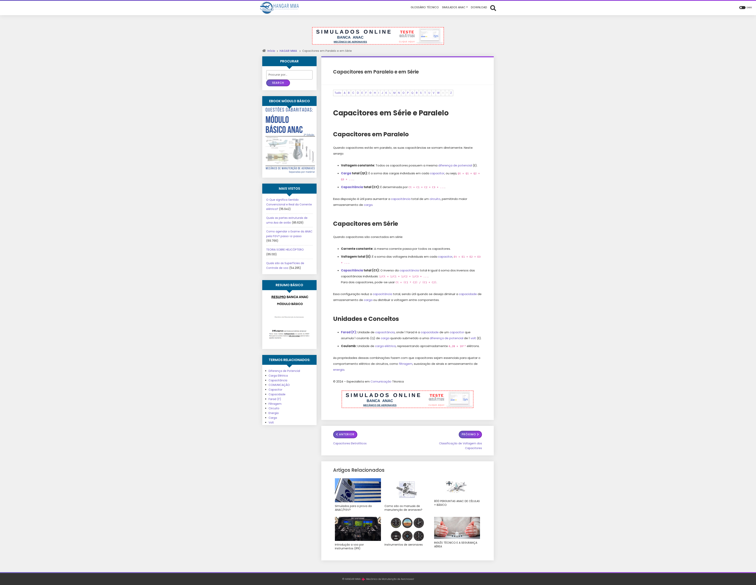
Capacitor (275, 390)
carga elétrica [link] (385, 346)
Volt (271, 422)
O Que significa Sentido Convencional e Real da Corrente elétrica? (289, 204)
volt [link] (473, 338)
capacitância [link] (400, 199)
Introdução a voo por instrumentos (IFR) (349, 547)
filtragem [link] (405, 364)
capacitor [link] (437, 173)
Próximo (469, 434)
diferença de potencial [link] (455, 165)
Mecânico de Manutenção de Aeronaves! (390, 579)
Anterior (346, 434)
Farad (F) (275, 399)
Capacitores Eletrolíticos (350, 443)
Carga (273, 418)
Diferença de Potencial (284, 371)
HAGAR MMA (288, 51)
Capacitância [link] (352, 187)
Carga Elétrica (278, 376)
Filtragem (275, 404)
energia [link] (338, 370)
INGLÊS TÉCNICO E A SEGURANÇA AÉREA (455, 545)
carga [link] (368, 205)
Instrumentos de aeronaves (403, 545)
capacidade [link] (468, 294)
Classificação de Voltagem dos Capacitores (460, 445)
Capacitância (278, 380)
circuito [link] (435, 199)
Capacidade (277, 394)
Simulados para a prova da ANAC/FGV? (353, 508)
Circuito (274, 408)
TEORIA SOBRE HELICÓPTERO (285, 250)
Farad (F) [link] (348, 332)
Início (271, 51)
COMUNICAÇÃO (279, 385)
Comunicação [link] (381, 381)
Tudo (337, 93)
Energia (274, 413)
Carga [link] (346, 173)
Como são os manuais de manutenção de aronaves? (403, 508)
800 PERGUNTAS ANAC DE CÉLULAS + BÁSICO (457, 503)
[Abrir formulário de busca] (493, 7)
